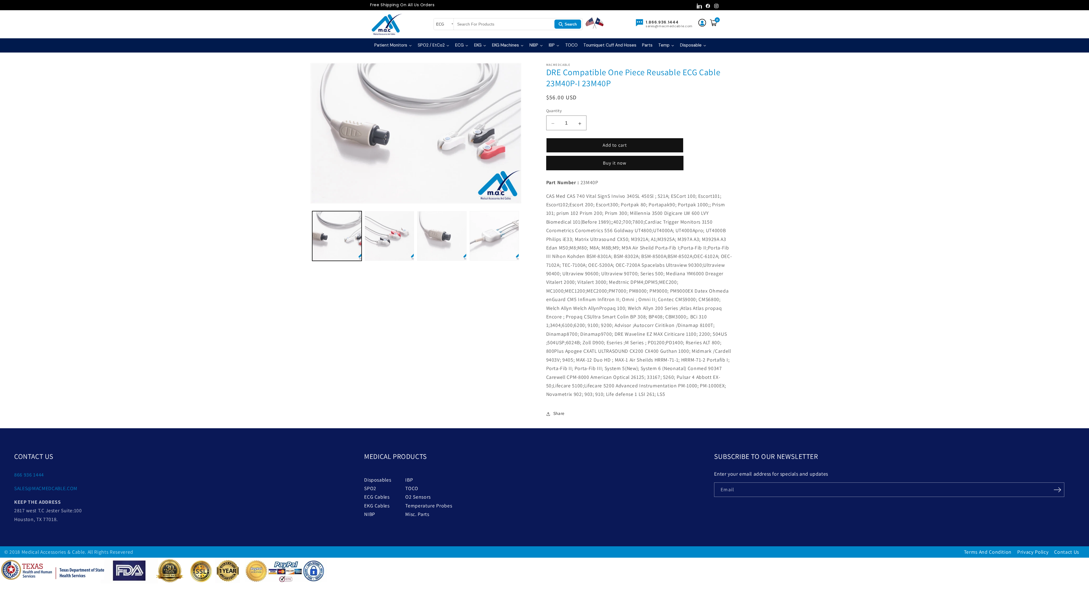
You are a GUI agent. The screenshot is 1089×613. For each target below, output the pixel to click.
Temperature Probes (428, 505)
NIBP (369, 514)
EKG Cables (377, 505)
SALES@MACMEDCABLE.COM (45, 488)
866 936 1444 (29, 474)
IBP (409, 479)
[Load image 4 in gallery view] (494, 236)
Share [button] (559, 413)
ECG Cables (377, 497)
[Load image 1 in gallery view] (337, 236)
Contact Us (1066, 552)
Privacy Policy (1032, 552)
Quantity (554, 110)
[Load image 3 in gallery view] (442, 236)
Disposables (377, 479)
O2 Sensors (418, 497)
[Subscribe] (1057, 489)
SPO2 (370, 488)
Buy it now (614, 163)
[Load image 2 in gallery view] (389, 236)
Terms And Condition (988, 552)
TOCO (411, 488)
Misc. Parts (417, 514)
